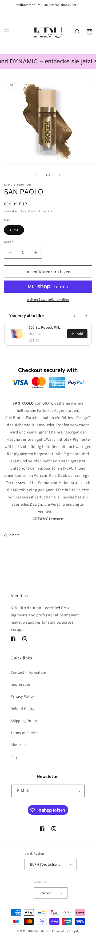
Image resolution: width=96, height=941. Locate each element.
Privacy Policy (22, 696)
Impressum (20, 684)
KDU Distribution (39, 931)
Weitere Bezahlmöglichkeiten (48, 299)
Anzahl (9, 242)
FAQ (14, 756)
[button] (7, 32)
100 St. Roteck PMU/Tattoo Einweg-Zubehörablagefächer (46, 327)
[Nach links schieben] (36, 174)
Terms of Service (25, 732)
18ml (14, 230)
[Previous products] (74, 316)
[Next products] (86, 316)
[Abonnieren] (78, 791)
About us (18, 744)
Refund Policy (22, 708)
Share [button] (15, 534)
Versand (9, 211)
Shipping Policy (24, 720)
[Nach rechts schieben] (60, 174)
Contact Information (28, 672)
